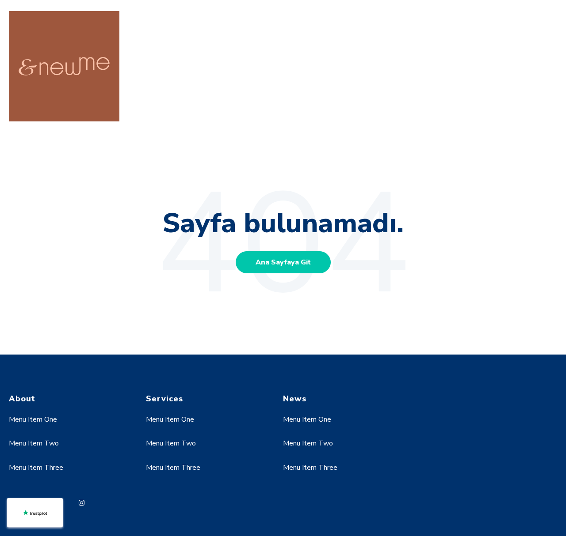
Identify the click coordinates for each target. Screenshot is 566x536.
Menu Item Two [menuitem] (34, 443)
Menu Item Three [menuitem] (36, 467)
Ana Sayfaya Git (283, 262)
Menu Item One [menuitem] (33, 419)
